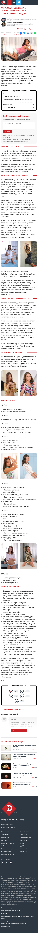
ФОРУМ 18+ (23, 851)
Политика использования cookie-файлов (13, 923)
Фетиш (22, 843)
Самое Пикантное (25, 837)
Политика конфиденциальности (11, 908)
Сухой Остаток (24, 832)
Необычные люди (7, 849)
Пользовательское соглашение (10, 910)
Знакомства (5, 835)
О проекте (4, 913)
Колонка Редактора (7, 854)
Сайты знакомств (7, 846)
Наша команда (5, 926)
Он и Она (4, 840)
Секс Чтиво (23, 840)
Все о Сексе (23, 835)
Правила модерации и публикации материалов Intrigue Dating (18, 917)
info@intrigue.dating (7, 824)
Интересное (5, 837)
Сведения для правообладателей (11, 921)
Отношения (5, 832)
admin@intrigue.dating (8, 827)
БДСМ (22, 846)
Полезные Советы (7, 843)
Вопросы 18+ (24, 849)
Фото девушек (6, 851)
